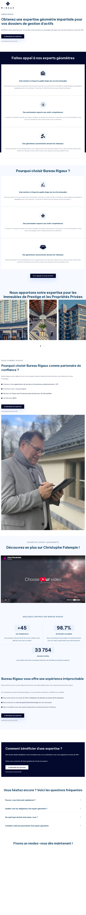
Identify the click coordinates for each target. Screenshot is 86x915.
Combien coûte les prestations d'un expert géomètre (27, 826)
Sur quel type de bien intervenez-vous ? (21, 817)
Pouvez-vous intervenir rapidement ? (20, 800)
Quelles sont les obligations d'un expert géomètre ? (26, 809)
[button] (43, 800)
